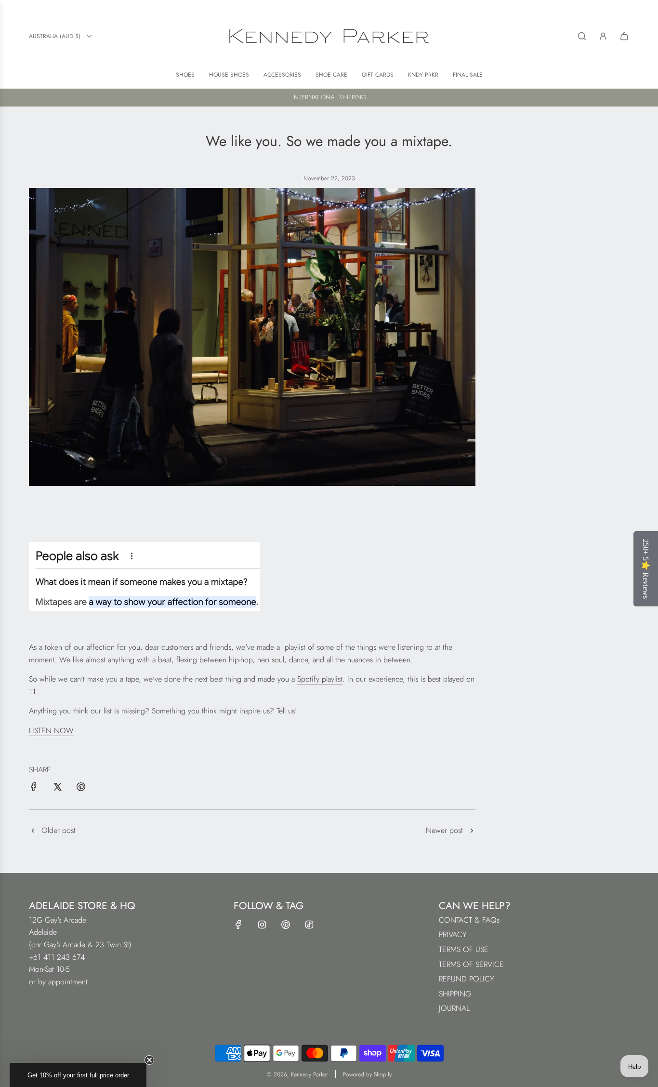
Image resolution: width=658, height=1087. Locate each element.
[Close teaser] (149, 1060)
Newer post (444, 830)
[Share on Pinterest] (81, 788)
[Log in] (603, 36)
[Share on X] (57, 788)
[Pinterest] (285, 924)
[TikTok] (309, 924)
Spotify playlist (319, 678)
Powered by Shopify (367, 1074)
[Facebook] (238, 924)
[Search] (581, 36)
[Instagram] (262, 924)
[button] (78, 1075)
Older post (58, 830)
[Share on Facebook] (33, 788)
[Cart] (624, 36)
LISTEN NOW (51, 730)
